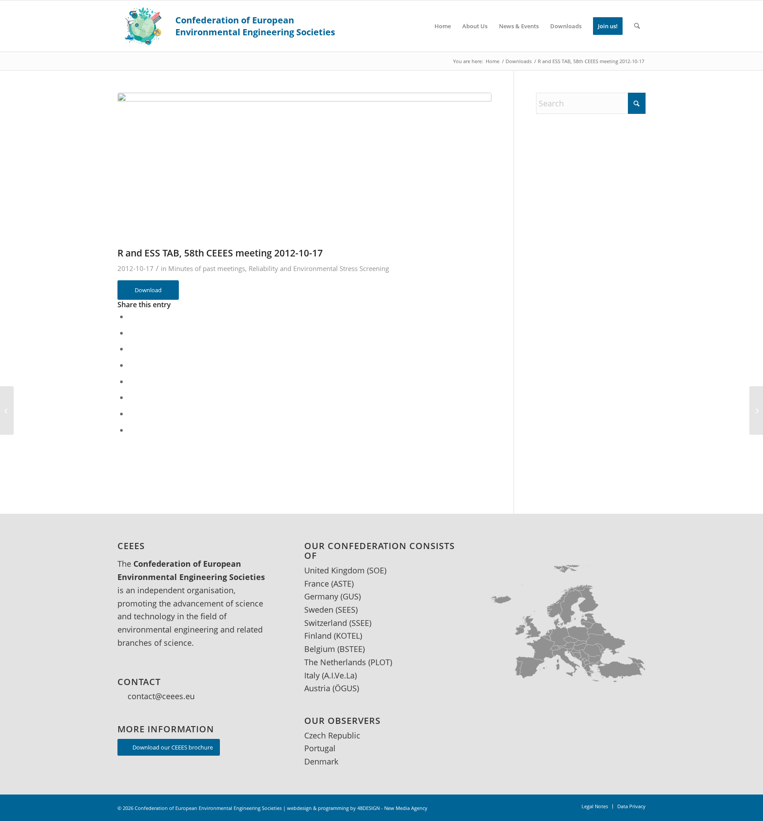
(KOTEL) (348, 635)
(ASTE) (342, 583)
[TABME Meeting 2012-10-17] (7, 410)
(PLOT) (380, 662)
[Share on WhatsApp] (131, 365)
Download (148, 290)
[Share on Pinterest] (131, 381)
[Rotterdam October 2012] (756, 410)
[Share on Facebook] (131, 316)
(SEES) (347, 609)
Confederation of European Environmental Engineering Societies (208, 808)
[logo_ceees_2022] (226, 26)
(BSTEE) (351, 649)
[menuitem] (443, 26)
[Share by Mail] (131, 430)
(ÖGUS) (345, 688)
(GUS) (350, 596)
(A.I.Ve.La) (339, 675)
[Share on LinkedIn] (131, 397)
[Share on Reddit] (131, 413)
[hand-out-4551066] (304, 164)
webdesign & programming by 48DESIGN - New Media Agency (357, 808)
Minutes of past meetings (206, 268)
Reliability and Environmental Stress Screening (319, 268)
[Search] (637, 26)
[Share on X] (131, 333)
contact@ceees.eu (161, 696)
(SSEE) (360, 623)
